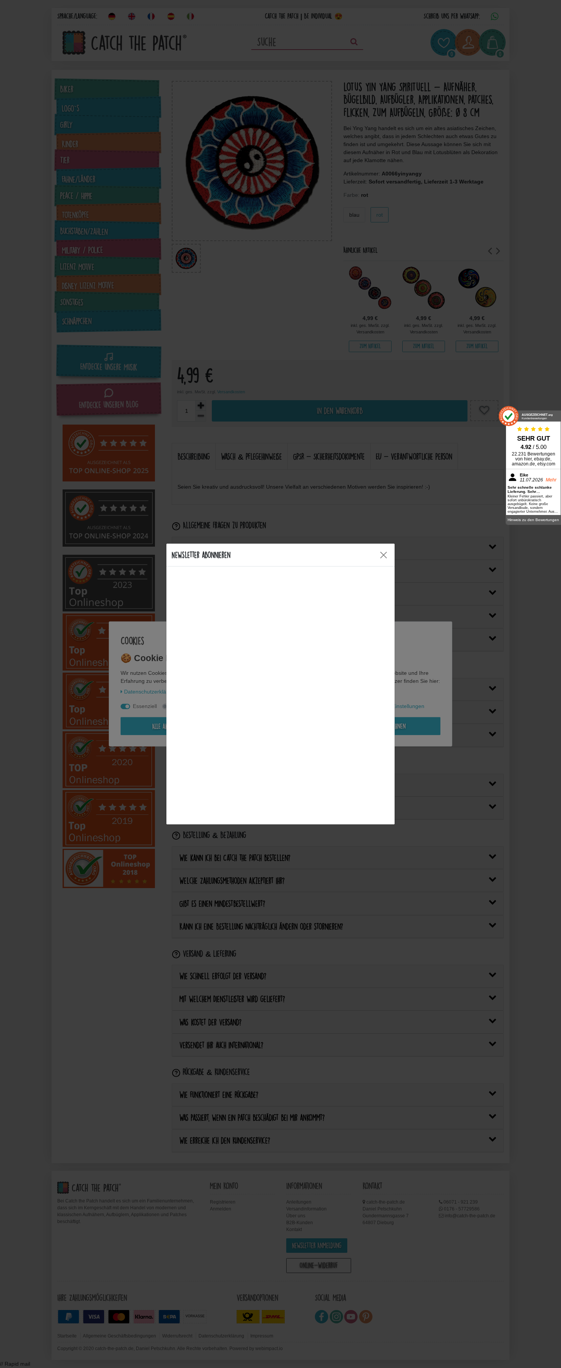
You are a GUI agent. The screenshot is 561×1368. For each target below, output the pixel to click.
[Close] (383, 555)
